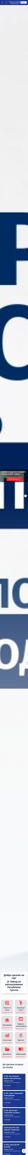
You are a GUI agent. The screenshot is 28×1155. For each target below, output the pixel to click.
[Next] (25, 496)
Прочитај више (13, 479)
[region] (14, 496)
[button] (14, 1082)
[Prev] (2, 496)
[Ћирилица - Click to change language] (23, 2)
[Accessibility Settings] (24, 1151)
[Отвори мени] (2, 2)
